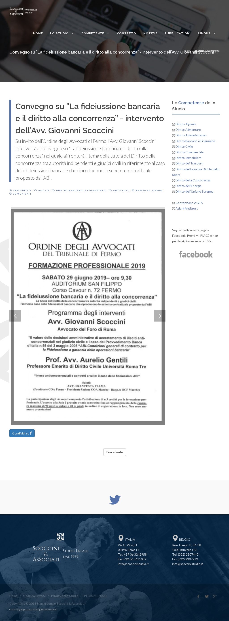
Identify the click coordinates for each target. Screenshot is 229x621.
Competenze (93, 33)
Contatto (126, 33)
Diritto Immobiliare (188, 158)
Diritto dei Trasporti (189, 163)
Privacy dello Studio (64, 596)
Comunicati (21, 193)
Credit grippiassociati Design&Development (33, 609)
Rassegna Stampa (149, 190)
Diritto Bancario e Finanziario (81, 190)
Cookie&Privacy (34, 596)
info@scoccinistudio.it (133, 564)
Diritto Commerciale (189, 152)
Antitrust (120, 190)
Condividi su (21, 433)
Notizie (150, 33)
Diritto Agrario (185, 124)
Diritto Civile (184, 146)
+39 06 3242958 (135, 554)
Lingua (205, 33)
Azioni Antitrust (186, 208)
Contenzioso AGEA (189, 203)
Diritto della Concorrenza (192, 180)
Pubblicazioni (178, 33)
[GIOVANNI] (87, 316)
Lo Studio (60, 33)
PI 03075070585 (95, 596)
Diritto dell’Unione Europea (194, 191)
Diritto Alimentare (188, 129)
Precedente (22, 190)
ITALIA (129, 539)
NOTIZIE (43, 190)
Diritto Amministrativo (191, 135)
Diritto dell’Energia (188, 186)
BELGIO (184, 539)
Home (38, 33)
